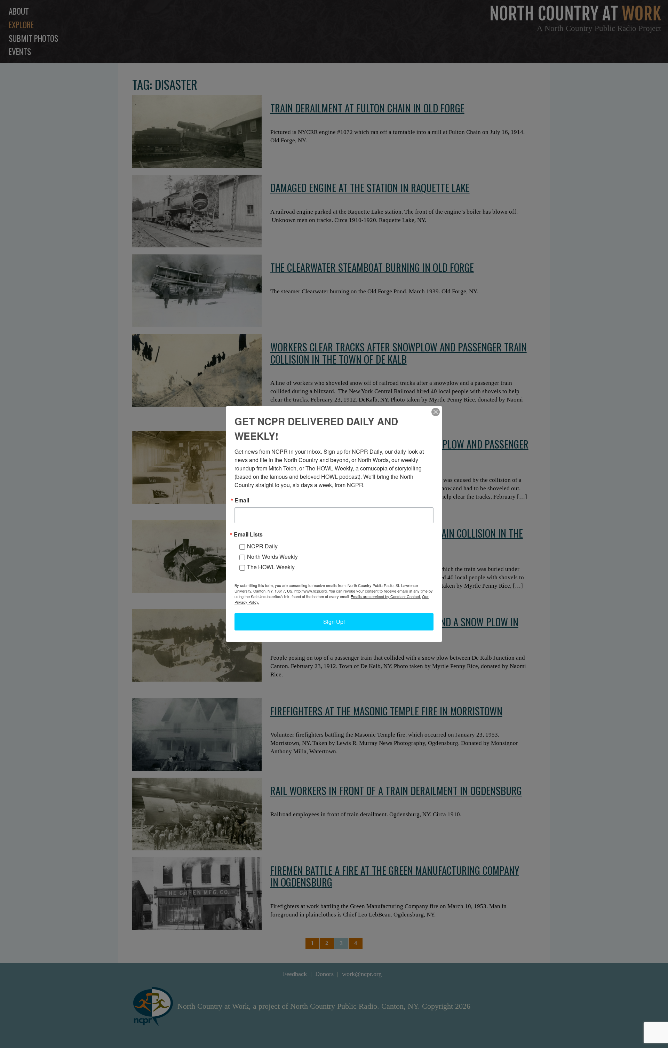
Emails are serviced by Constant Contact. (386, 596)
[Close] (435, 412)
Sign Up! (334, 622)
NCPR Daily (262, 546)
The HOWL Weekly (271, 567)
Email (241, 500)
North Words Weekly (272, 557)
